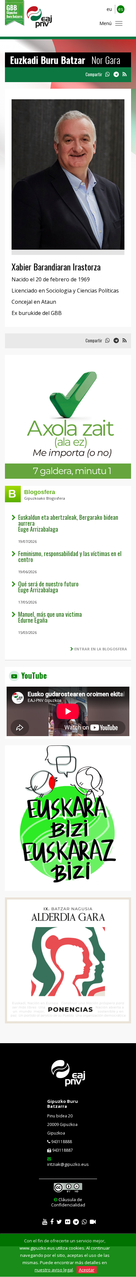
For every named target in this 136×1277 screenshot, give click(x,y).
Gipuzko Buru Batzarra (62, 1103)
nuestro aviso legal (54, 1270)
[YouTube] (44, 1222)
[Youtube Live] (93, 1222)
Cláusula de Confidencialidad (68, 1202)
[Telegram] (76, 1222)
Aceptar (86, 1270)
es (120, 9)
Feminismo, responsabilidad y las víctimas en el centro (69, 556)
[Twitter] (59, 1222)
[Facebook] (51, 1222)
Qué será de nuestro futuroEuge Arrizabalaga (48, 586)
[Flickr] (67, 1222)
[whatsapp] (107, 74)
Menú (105, 23)
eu (109, 9)
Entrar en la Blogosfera (100, 648)
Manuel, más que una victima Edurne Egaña (50, 617)
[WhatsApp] (84, 1222)
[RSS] (124, 74)
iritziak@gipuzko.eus (68, 1164)
